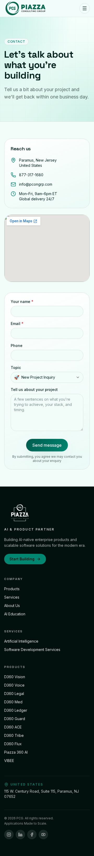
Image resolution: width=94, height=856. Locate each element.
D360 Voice (14, 685)
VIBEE (9, 760)
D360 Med (13, 702)
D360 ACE (13, 727)
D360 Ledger (15, 710)
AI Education (14, 614)
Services (11, 597)
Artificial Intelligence (21, 641)
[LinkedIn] (20, 834)
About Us (12, 605)
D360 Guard (14, 718)
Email (17, 323)
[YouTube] (43, 834)
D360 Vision (14, 677)
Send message (47, 445)
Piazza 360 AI (16, 752)
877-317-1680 (31, 175)
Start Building (21, 559)
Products (12, 589)
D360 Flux (13, 744)
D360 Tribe (14, 735)
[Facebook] (32, 834)
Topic (16, 367)
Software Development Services (32, 649)
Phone (16, 345)
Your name (22, 301)
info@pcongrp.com (35, 184)
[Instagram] (9, 834)
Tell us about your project (34, 389)
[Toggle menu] (84, 8)
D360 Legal (14, 693)
